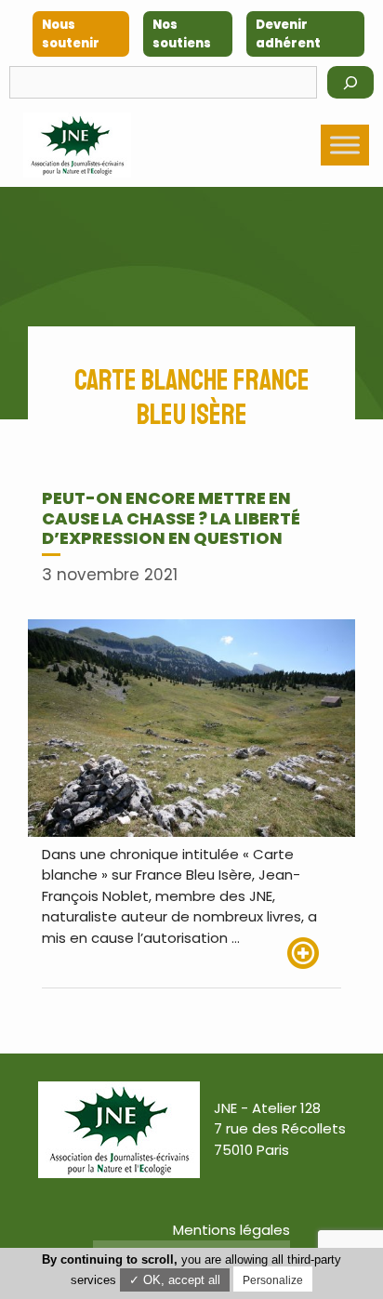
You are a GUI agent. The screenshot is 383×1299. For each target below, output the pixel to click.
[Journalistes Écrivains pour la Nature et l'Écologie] (77, 145)
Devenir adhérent (288, 34)
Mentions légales (231, 1229)
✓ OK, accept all (174, 1280)
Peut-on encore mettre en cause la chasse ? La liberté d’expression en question (171, 518)
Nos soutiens (181, 34)
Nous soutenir (70, 34)
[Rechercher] (350, 82)
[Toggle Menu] (345, 144)
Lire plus (314, 953)
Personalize (273, 1280)
